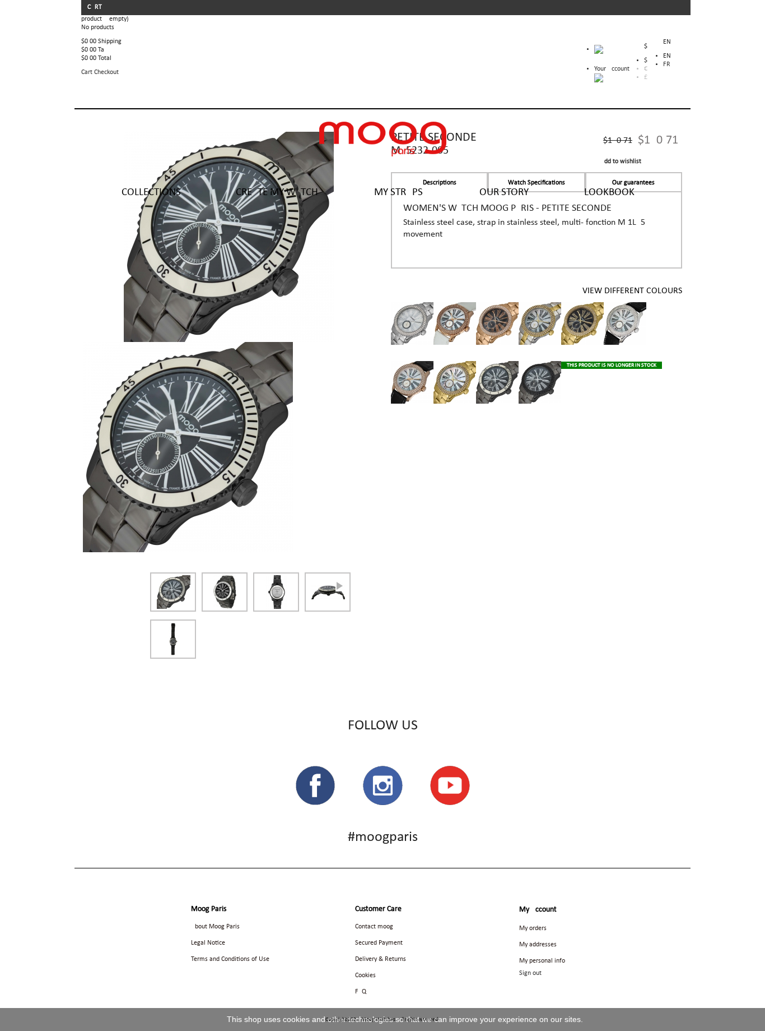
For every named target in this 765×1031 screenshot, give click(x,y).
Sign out (530, 973)
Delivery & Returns (380, 959)
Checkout (106, 72)
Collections (151, 192)
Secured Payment (379, 943)
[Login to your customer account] (598, 78)
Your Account (611, 69)
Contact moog (374, 926)
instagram (382, 785)
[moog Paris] (382, 139)
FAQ (360, 991)
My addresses (538, 944)
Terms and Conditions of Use (230, 959)
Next (339, 586)
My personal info (542, 961)
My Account (538, 909)
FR (666, 64)
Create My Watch (277, 192)
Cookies (365, 975)
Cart (95, 7)
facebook (315, 785)
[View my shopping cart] (611, 52)
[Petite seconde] (188, 446)
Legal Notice (208, 943)
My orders (533, 928)
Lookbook (609, 192)
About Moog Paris (215, 926)
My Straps (398, 192)
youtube (449, 785)
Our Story (504, 192)
